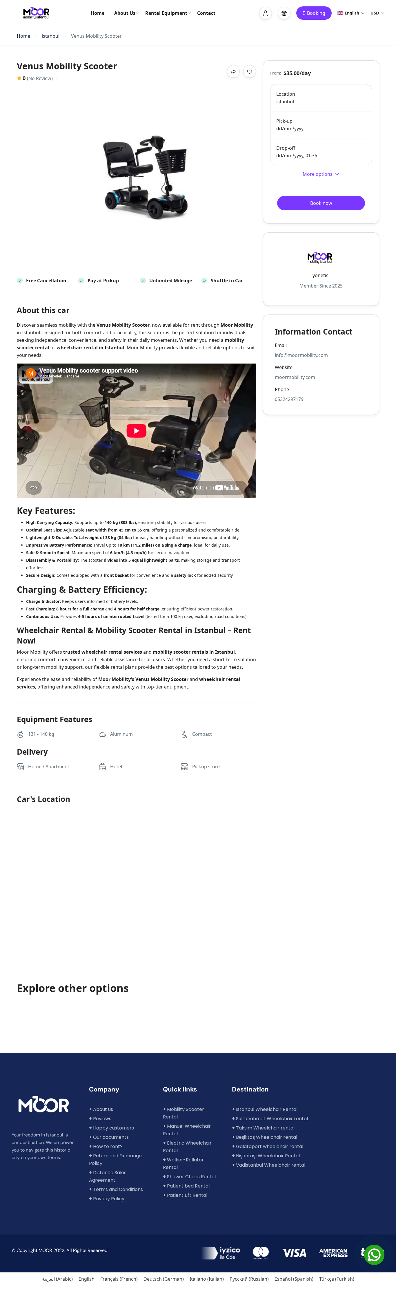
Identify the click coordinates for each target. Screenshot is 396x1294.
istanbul (50, 36)
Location (285, 94)
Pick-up (284, 121)
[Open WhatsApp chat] (374, 1255)
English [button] (352, 13)
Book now (321, 203)
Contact (206, 13)
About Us (124, 13)
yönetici (321, 275)
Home (97, 13)
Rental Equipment (166, 13)
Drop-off (285, 148)
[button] (284, 13)
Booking (316, 13)
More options (318, 174)
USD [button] (374, 13)
